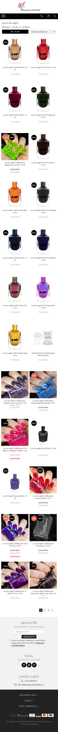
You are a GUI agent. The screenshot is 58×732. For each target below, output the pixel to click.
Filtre (16, 31)
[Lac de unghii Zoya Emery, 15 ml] (43, 432)
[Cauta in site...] (55, 16)
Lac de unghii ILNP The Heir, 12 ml (15, 259)
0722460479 (30, 681)
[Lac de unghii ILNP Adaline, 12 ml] (14, 99)
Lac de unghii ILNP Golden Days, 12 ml (15, 354)
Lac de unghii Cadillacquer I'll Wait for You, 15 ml (14, 592)
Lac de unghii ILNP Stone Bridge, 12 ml (43, 211)
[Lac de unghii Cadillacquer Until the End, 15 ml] (14, 527)
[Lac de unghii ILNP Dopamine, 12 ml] (43, 289)
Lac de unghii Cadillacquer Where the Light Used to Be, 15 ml (43, 593)
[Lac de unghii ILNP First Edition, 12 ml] (43, 241)
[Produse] (3, 17)
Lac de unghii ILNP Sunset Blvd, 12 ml (14, 211)
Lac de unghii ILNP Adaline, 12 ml (15, 116)
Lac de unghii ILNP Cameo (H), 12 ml (15, 306)
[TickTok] (29, 665)
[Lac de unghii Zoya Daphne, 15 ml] (14, 479)
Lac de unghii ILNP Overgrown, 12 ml (43, 116)
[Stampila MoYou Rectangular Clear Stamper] (43, 337)
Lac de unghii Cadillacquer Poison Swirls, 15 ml (43, 497)
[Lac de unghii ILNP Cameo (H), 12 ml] (14, 289)
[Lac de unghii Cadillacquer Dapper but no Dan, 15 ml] (14, 146)
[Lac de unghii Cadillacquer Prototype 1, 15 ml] (43, 527)
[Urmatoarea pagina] (52, 610)
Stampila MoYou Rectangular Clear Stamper (43, 354)
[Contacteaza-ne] (42, 16)
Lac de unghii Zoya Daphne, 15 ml (15, 497)
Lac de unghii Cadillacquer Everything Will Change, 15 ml (43, 402)
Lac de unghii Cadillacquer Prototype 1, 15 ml (43, 544)
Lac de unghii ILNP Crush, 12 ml (43, 67)
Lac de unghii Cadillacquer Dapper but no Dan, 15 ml (14, 164)
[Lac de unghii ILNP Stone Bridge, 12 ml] (43, 194)
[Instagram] (34, 665)
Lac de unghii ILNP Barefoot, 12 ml (14, 68)
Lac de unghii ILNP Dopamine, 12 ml (43, 306)
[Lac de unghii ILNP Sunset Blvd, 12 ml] (14, 194)
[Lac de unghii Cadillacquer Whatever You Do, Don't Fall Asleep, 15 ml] (14, 384)
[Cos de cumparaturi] (49, 16)
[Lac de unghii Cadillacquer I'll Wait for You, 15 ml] (14, 575)
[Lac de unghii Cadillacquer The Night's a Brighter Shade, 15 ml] (14, 432)
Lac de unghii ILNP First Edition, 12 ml (43, 259)
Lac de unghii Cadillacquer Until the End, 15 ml (14, 544)
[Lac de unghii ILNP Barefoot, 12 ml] (14, 51)
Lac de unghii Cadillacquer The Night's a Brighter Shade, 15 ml (15, 449)
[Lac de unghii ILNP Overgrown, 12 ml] (43, 99)
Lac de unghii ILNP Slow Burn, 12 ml (43, 164)
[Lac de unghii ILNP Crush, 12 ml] (43, 51)
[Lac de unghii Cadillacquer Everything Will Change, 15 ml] (43, 384)
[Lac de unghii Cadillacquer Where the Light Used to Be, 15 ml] (43, 575)
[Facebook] (24, 665)
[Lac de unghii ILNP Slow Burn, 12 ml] (43, 146)
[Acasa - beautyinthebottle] (29, 6)
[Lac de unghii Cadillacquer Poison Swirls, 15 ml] (43, 479)
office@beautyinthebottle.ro (30, 684)
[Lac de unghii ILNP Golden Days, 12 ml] (14, 337)
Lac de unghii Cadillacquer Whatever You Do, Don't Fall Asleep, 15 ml (15, 403)
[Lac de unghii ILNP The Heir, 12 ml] (14, 241)
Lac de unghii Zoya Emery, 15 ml (43, 448)
